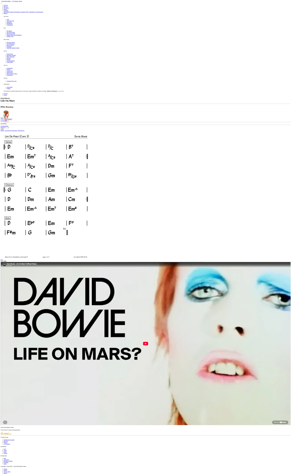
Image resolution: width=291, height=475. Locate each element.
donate (20, 1)
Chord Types (10, 54)
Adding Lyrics (10, 36)
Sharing (8, 69)
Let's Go (6, 5)
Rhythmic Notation (11, 55)
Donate (5, 453)
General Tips (10, 71)
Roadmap (6, 462)
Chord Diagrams (39, 12)
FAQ (5, 449)
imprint (5, 473)
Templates (23, 12)
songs (2, 117)
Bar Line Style (10, 45)
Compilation (10, 68)
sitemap (5, 469)
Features (12, 12)
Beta (5, 458)
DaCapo (9, 58)
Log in (5, 95)
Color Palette (10, 62)
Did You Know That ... (12, 73)
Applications (10, 75)
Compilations (31, 12)
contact (5, 470)
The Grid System (11, 32)
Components (10, 25)
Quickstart (9, 22)
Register (6, 93)
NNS (27, 12)
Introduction (10, 23)
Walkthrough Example (9, 440)
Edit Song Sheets (11, 42)
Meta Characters (10, 56)
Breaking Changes (8, 461)
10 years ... (6, 433)
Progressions (17, 12)
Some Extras (10, 72)
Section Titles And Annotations (14, 35)
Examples (6, 10)
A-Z (15, 1)
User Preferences (11, 43)
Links (5, 451)
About (5, 450)
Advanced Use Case (11, 81)
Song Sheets (7, 12)
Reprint (8, 59)
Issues (5, 463)
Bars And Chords (11, 33)
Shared (5, 9)
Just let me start (10, 20)
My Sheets (6, 8)
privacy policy (7, 471)
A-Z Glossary (7, 444)
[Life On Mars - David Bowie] (46, 258)
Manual (5, 13)
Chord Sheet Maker (6, 1)
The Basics (9, 31)
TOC (8, 19)
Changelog (6, 459)
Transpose (9, 46)
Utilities (8, 88)
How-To (6, 6)
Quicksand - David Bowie (18, 130)
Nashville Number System (13, 48)
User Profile (9, 87)
